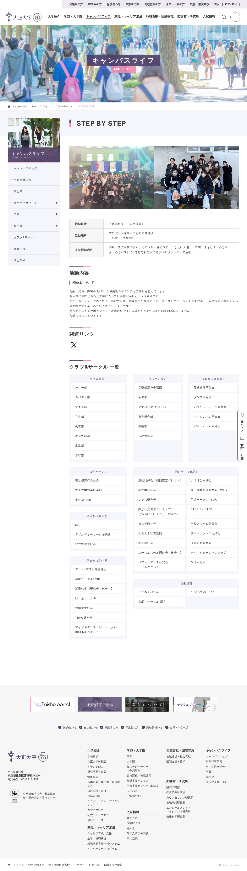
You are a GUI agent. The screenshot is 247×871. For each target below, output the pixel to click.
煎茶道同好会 (147, 523)
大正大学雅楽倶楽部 (88, 490)
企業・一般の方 (175, 4)
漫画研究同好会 (201, 542)
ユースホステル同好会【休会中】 (160, 552)
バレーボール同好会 (207, 426)
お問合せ (94, 864)
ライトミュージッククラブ (208, 552)
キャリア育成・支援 (99, 833)
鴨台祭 (18, 191)
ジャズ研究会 (147, 499)
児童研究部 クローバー (153, 407)
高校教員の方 (153, 4)
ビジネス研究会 (148, 592)
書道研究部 (145, 416)
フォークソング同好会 (205, 533)
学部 (129, 756)
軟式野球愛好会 (85, 544)
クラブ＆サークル (217, 782)
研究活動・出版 (96, 771)
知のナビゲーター (137, 768)
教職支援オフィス (137, 780)
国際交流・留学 (175, 761)
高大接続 (132, 838)
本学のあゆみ (95, 766)
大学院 (131, 761)
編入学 (131, 828)
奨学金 (18, 225)
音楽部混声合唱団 (150, 387)
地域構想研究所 (175, 802)
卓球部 (79, 455)
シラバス (132, 790)
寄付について (95, 810)
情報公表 (92, 776)
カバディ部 (82, 397)
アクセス (79, 864)
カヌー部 (81, 387)
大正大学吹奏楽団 (150, 533)
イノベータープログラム (102, 848)
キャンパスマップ (25, 168)
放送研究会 (198, 562)
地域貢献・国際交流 (160, 16)
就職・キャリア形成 (128, 16)
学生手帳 (20, 260)
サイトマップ (16, 864)
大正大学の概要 (96, 761)
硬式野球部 (82, 435)
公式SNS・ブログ (98, 815)
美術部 (142, 426)
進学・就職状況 (96, 838)
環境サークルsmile (88, 578)
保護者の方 (113, 4)
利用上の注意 (36, 864)
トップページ (19, 106)
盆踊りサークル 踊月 (152, 601)
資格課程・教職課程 (139, 775)
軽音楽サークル (85, 598)
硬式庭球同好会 (204, 387)
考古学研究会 (147, 490)
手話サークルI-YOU (204, 499)
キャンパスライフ (98, 16)
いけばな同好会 (201, 480)
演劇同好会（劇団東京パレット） (160, 480)
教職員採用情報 (113, 864)
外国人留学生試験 (137, 833)
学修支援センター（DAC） (143, 785)
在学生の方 (95, 4)
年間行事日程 (22, 179)
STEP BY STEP (201, 509)
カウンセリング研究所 (179, 797)
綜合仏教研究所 (175, 792)
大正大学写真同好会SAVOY (209, 490)
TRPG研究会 (83, 617)
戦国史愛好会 (84, 608)
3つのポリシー (136, 795)
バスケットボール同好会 (210, 407)
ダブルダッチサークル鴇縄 (93, 534)
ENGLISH (231, 4)
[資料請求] (242, 439)
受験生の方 (76, 4)
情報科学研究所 (175, 816)
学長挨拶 (92, 756)
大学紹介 (54, 16)
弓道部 (79, 416)
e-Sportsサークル (203, 592)
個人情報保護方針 (59, 864)
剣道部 (79, 426)
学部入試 (132, 818)
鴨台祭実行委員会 (87, 480)
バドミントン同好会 (207, 416)
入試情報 (209, 16)
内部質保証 (94, 795)
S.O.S (79, 524)
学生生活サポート (25, 202)
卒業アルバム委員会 (204, 523)
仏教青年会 (145, 435)
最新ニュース (95, 820)
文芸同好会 (145, 542)
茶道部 (142, 397)
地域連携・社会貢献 (178, 756)
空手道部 (81, 407)
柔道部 (79, 445)
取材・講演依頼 (199, 4)
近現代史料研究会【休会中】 (94, 588)
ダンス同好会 (203, 397)
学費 (17, 214)
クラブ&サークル (64, 106)
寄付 (217, 4)
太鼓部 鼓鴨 (83, 499)
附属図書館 (173, 787)
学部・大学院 (73, 16)
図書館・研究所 (188, 16)
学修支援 (20, 248)
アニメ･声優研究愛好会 (91, 569)
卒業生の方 (132, 4)
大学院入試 (133, 823)
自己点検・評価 (96, 790)
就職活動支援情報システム (103, 843)
